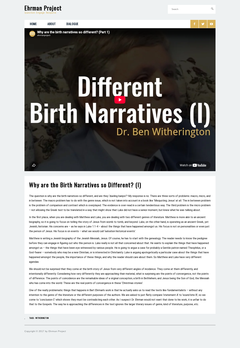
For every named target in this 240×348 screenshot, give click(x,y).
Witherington (42, 318)
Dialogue (72, 24)
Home (33, 24)
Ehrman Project (43, 8)
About (52, 24)
